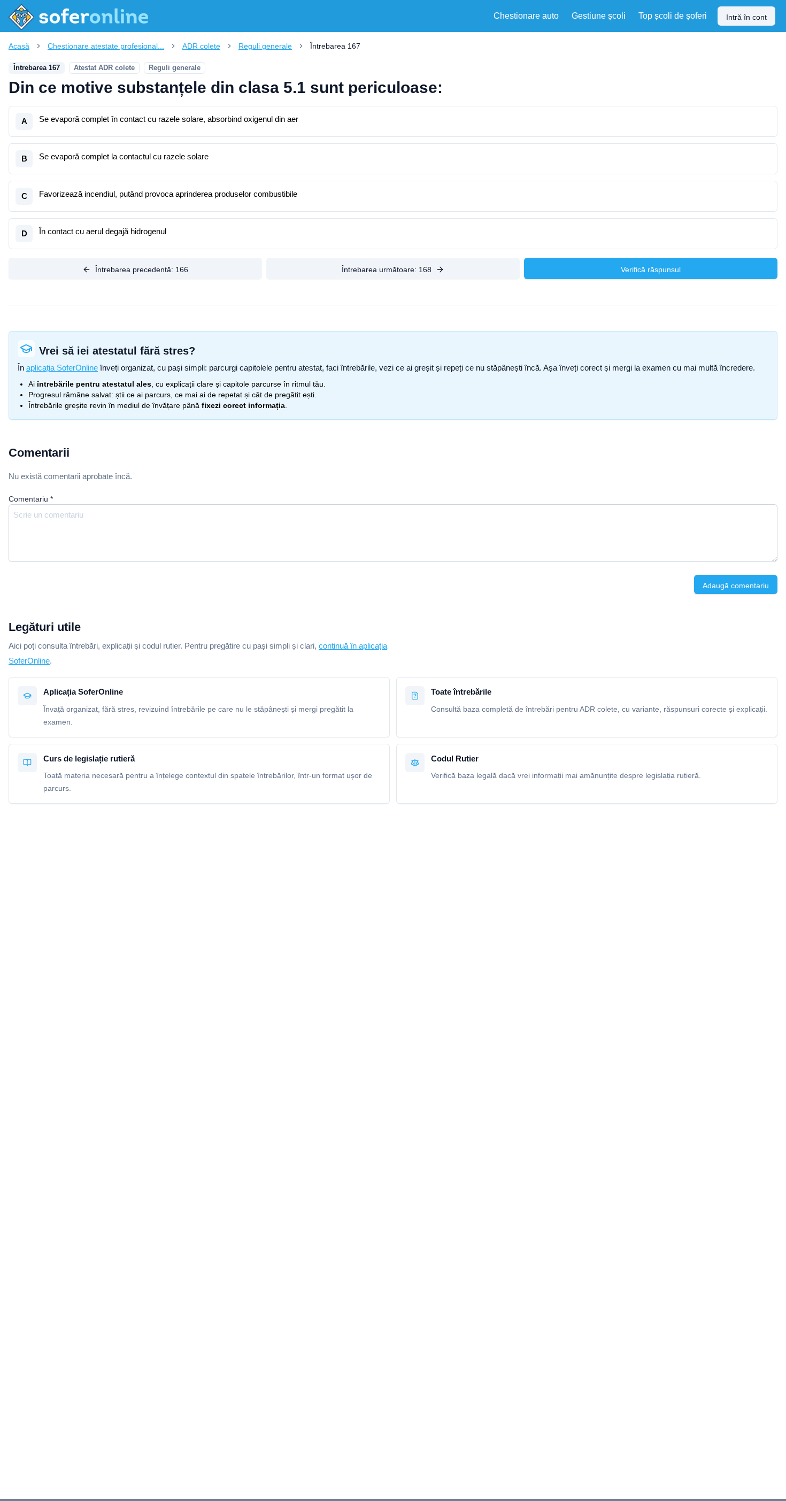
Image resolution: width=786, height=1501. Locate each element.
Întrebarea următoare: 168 (386, 269)
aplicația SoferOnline (62, 367)
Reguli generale (265, 46)
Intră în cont (746, 17)
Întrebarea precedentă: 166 (141, 269)
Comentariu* (31, 499)
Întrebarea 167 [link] (335, 46)
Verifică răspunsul (651, 269)
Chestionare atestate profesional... (106, 46)
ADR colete (201, 46)
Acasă (19, 46)
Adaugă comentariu (736, 585)
